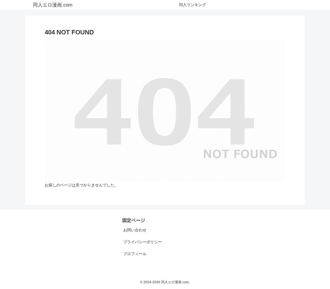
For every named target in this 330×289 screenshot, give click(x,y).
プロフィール (134, 254)
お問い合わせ (134, 230)
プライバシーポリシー (142, 242)
